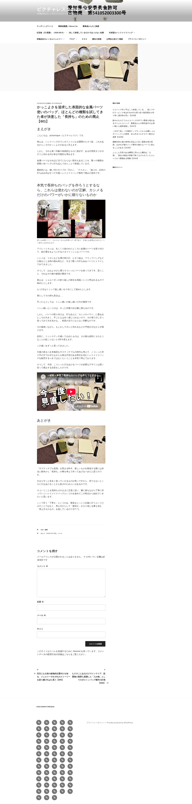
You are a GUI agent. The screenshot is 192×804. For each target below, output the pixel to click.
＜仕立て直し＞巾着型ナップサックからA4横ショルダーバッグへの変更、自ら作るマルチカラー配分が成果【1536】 (134, 134)
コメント (42, 566)
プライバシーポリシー (137, 39)
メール (41, 615)
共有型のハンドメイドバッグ (121, 33)
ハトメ (60, 533)
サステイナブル (51, 533)
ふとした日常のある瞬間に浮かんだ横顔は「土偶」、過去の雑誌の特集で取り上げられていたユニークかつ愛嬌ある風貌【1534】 (134, 155)
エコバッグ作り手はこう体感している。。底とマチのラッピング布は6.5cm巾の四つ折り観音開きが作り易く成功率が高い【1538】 (134, 112)
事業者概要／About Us (68, 26)
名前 (40, 602)
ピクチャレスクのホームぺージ (70, 9)
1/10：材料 (44, 529)
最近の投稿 (96, 39)
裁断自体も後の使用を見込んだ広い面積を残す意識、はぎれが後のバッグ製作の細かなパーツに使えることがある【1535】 (134, 145)
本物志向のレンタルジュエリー (49, 39)
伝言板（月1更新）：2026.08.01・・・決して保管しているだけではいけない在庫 (70, 33)
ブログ (72, 39)
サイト (40, 629)
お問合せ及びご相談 (114, 39)
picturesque (57, 103)
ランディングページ (45, 26)
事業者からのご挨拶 (91, 26)
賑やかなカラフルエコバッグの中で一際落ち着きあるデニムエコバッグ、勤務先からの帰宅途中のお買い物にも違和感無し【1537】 (134, 123)
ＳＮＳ (84, 39)
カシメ (43, 533)
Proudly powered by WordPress (120, 723)
